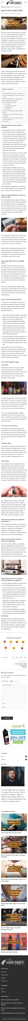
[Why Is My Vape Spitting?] (14, 941)
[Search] (25, 2)
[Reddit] (24, 657)
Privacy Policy (4, 975)
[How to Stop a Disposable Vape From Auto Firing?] (14, 869)
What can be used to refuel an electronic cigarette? (13, 115)
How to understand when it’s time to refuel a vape (14, 96)
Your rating (4, 681)
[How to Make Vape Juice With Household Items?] (14, 917)
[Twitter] (17, 657)
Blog (2, 13)
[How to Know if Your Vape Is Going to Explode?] (14, 844)
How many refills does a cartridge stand (13, 98)
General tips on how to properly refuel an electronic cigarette (13, 118)
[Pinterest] (21, 657)
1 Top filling (7, 104)
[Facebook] (13, 657)
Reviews (3, 759)
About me (3, 972)
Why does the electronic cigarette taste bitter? (12, 111)
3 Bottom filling (8, 107)
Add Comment (18, 13)
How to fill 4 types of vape (9, 102)
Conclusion (6, 121)
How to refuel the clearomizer (10, 100)
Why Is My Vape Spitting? (9, 952)
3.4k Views (6, 13)
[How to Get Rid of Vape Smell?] (14, 822)
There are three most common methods (13, 93)
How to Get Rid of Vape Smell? (11, 833)
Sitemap (3, 978)
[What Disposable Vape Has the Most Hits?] (14, 893)
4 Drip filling (7, 109)
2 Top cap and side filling (10, 105)
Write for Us (4, 981)
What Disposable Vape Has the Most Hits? (14, 1013)
